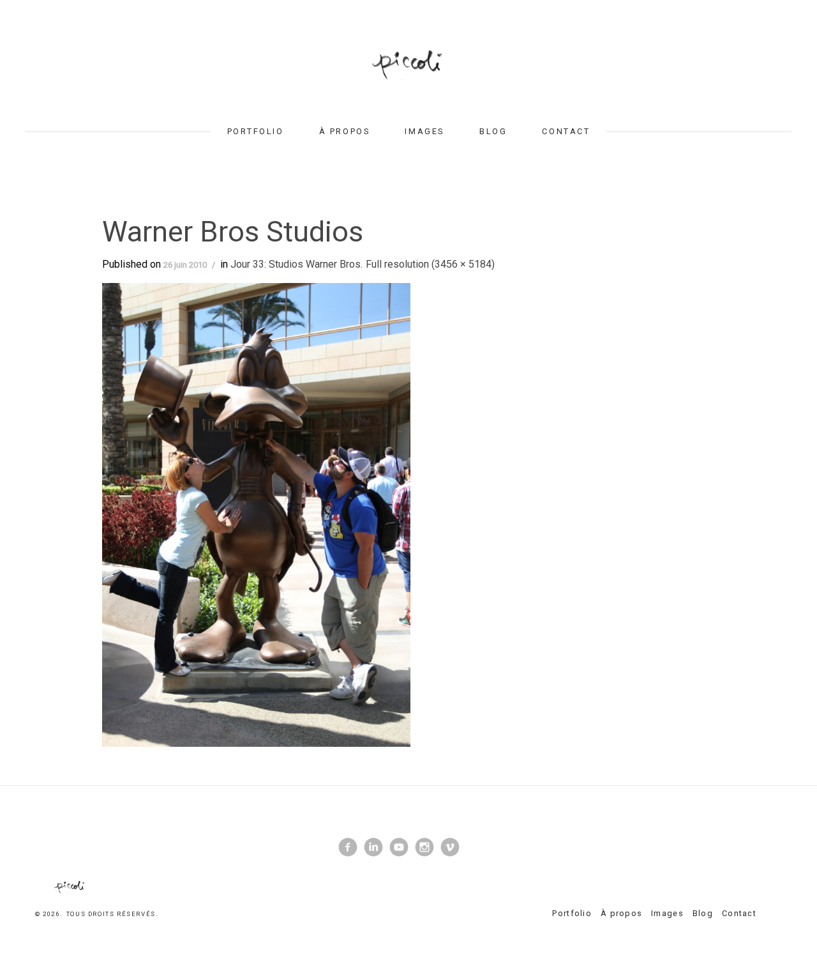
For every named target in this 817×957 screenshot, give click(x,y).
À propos (344, 131)
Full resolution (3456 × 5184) (430, 264)
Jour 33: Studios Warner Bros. (296, 264)
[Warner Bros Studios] (256, 514)
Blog (493, 131)
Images (424, 131)
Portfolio (255, 131)
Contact (566, 131)
